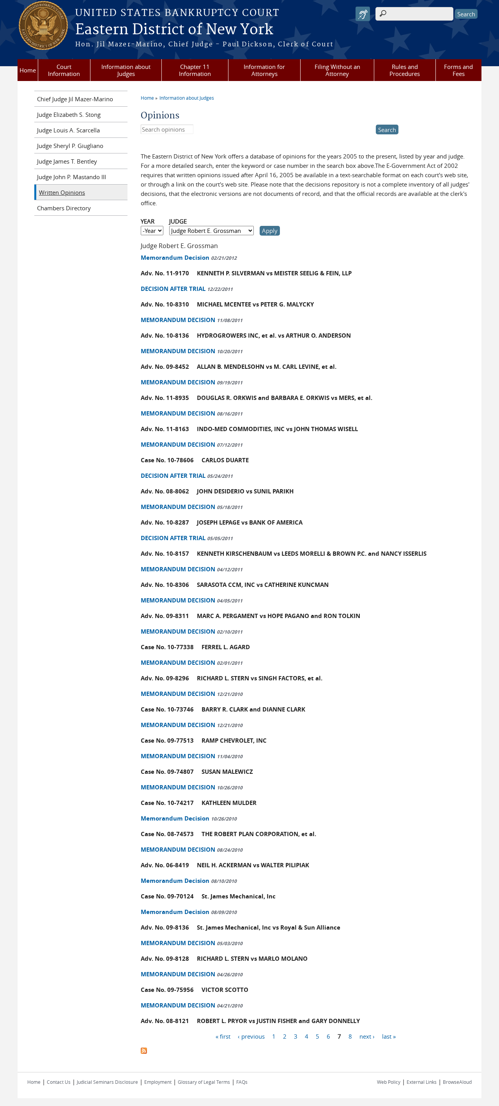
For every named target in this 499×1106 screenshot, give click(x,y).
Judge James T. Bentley (67, 161)
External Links (422, 1082)
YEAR (147, 221)
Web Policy (388, 1082)
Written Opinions (62, 192)
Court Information (64, 70)
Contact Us (59, 1082)
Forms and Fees (458, 70)
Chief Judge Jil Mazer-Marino (75, 99)
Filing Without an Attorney (337, 70)
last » (389, 1036)
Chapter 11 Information (195, 70)
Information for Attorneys (264, 70)
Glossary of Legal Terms (204, 1082)
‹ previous (251, 1036)
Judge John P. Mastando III (71, 177)
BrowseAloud (457, 1082)
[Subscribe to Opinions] (144, 1051)
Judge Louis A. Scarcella (68, 130)
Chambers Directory (64, 208)
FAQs (242, 1082)
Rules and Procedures (404, 70)
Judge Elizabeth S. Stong (69, 114)
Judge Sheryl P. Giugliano (70, 146)
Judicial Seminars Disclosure (107, 1082)
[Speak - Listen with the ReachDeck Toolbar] (363, 14)
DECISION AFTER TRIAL (187, 289)
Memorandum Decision (189, 258)
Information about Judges (125, 70)
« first (223, 1036)
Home (27, 70)
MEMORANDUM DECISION (191, 320)
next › (367, 1036)
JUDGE (178, 221)
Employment (158, 1082)
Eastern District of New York (174, 30)
